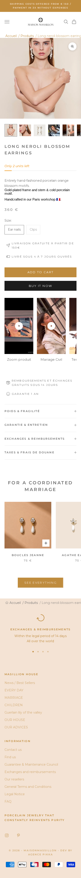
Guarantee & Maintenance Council (31, 764)
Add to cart (40, 272)
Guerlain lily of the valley (23, 712)
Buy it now (40, 286)
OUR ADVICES (16, 727)
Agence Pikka (40, 854)
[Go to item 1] (10, 130)
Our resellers (14, 779)
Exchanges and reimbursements (30, 772)
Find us (10, 757)
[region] (40, 629)
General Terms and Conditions (27, 787)
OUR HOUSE (14, 720)
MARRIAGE (13, 698)
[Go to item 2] (25, 130)
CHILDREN (13, 705)
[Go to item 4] (54, 130)
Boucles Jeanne (28, 555)
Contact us (13, 750)
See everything (40, 582)
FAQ (7, 801)
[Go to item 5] (68, 130)
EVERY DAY (13, 690)
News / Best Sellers (19, 683)
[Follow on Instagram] (6, 835)
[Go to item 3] (39, 130)
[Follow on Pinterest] (18, 835)
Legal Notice (14, 794)
